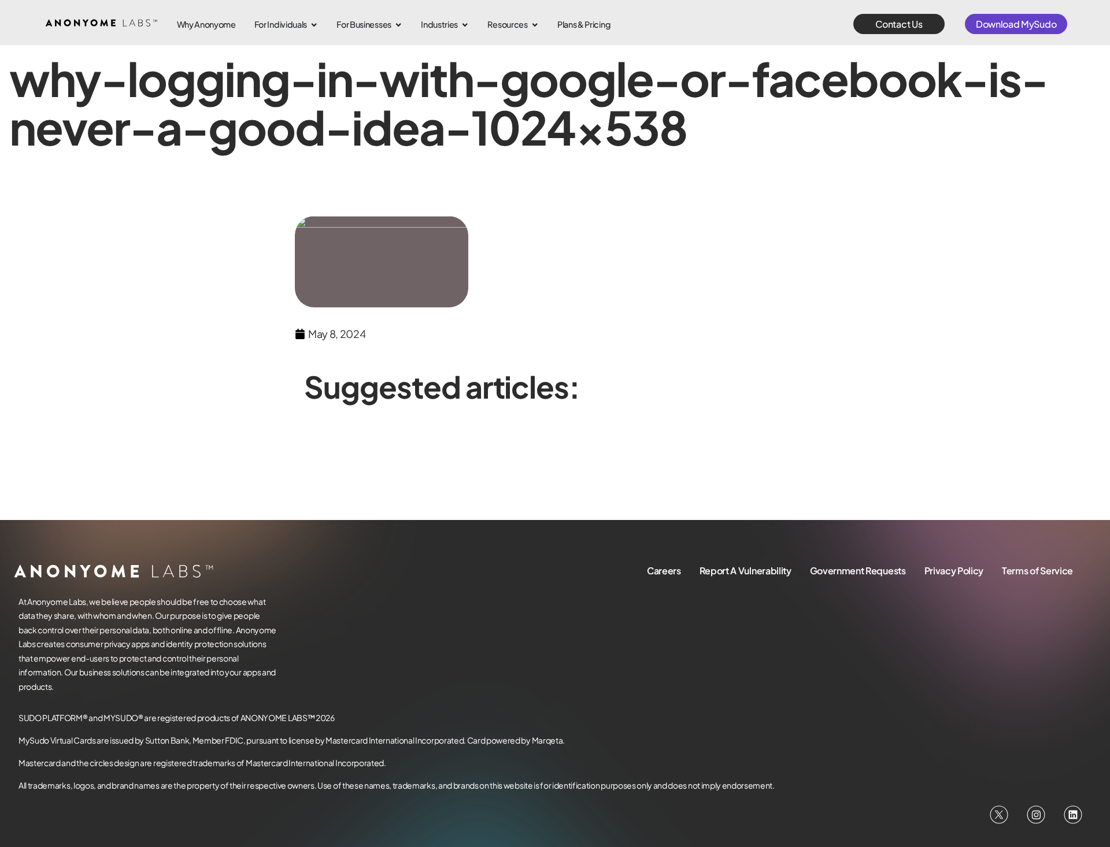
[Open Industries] (465, 24)
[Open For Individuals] (314, 24)
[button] (899, 24)
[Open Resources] (535, 24)
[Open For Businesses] (398, 24)
